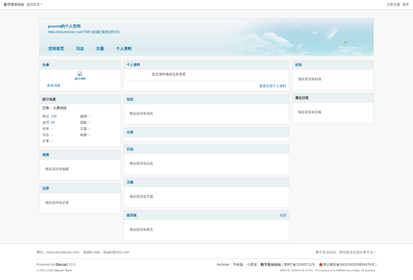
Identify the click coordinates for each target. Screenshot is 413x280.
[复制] (105, 32)
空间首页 (56, 48)
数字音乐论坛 (14, 4)
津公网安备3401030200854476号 (349, 265)
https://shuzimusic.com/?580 (69, 32)
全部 (283, 215)
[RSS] (114, 32)
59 (53, 122)
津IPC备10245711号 (299, 265)
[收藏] (96, 32)
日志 (80, 48)
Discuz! (62, 265)
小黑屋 (252, 265)
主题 (100, 48)
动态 (130, 99)
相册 (45, 155)
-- (89, 116)
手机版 (238, 265)
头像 (45, 65)
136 (54, 116)
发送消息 (53, 85)
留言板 (132, 215)
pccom (80, 78)
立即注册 (393, 4)
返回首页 (33, 4)
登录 (405, 4)
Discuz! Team (63, 270)
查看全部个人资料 (272, 86)
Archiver (223, 265)
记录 (45, 188)
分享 (130, 132)
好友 (298, 65)
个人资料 (124, 48)
